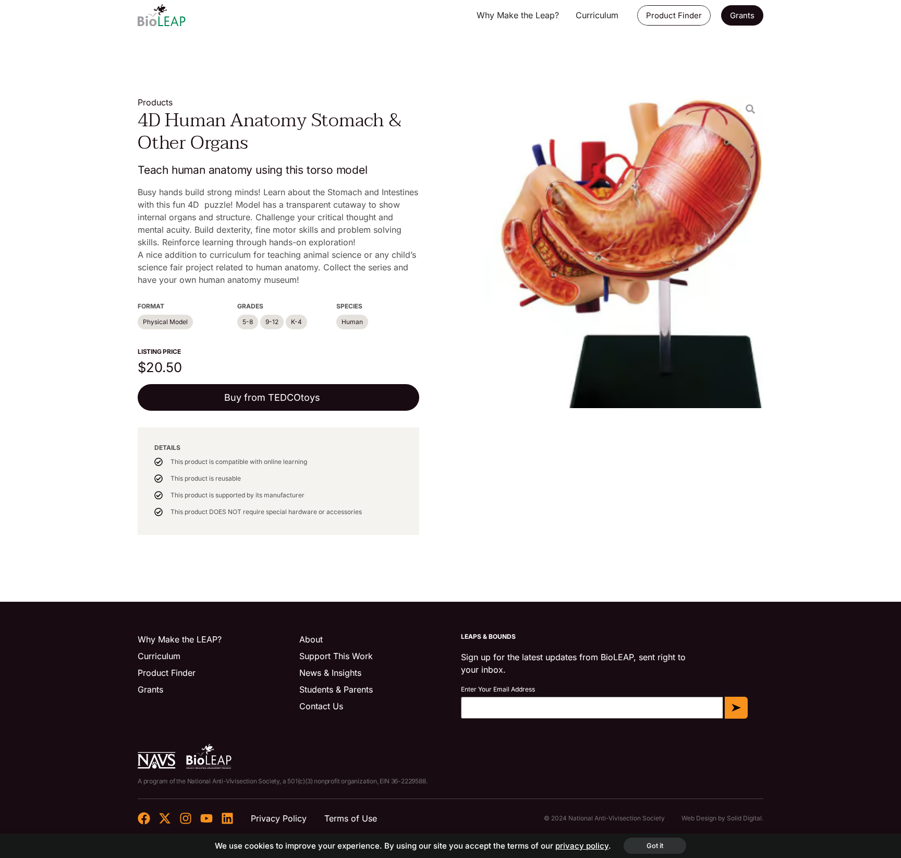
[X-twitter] (165, 818)
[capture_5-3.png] (622, 252)
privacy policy (581, 846)
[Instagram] (185, 818)
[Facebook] (144, 818)
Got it (655, 846)
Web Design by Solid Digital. (722, 818)
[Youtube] (206, 818)
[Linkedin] (227, 818)
